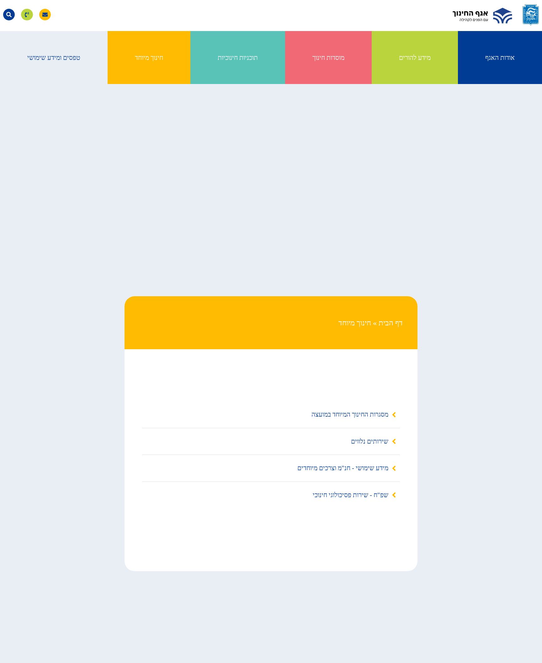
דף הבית (391, 322)
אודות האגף (500, 57)
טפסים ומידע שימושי (53, 57)
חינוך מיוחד (149, 57)
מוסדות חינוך (328, 57)
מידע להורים (415, 57)
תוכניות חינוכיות (238, 57)
